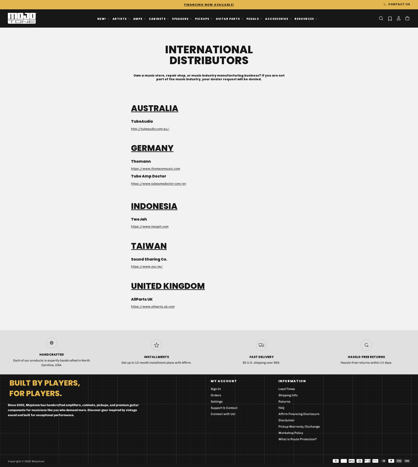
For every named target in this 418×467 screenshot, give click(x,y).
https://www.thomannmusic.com (155, 169)
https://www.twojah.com (150, 226)
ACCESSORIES (276, 18)
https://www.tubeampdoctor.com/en (158, 184)
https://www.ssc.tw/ (147, 266)
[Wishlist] (390, 19)
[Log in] (398, 18)
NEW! (101, 18)
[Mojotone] (44, 388)
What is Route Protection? (297, 439)
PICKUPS (202, 18)
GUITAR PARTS (228, 18)
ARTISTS (120, 18)
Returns (284, 401)
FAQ (281, 408)
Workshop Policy (290, 433)
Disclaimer (286, 420)
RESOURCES (304, 18)
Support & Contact (224, 408)
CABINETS (157, 18)
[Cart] (407, 18)
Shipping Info (288, 395)
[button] (381, 18)
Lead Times (286, 389)
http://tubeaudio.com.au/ (150, 129)
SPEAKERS (180, 18)
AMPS (138, 18)
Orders (216, 395)
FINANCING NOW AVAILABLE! (209, 5)
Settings (217, 401)
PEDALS (252, 18)
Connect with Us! (223, 414)
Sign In (216, 389)
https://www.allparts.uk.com (153, 306)
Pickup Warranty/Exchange (299, 427)
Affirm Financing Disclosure (298, 414)
